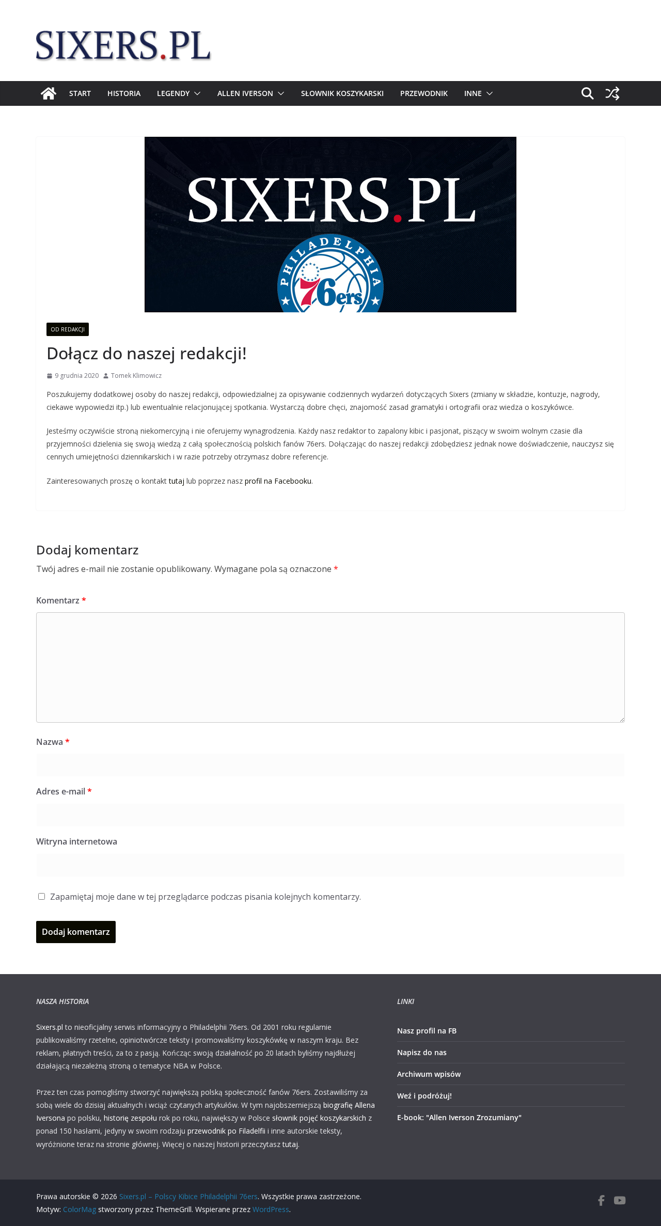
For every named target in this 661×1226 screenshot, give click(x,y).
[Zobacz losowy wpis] (612, 93)
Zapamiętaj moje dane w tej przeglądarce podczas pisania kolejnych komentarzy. (205, 896)
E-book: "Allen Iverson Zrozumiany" (459, 1117)
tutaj (176, 481)
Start (80, 93)
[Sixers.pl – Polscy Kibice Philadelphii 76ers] (48, 93)
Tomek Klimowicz (136, 375)
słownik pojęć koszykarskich (319, 1118)
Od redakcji (68, 329)
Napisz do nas (422, 1052)
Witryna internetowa (76, 841)
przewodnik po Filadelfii (226, 1131)
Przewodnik (424, 93)
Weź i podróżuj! (424, 1096)
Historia (123, 93)
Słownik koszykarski (342, 93)
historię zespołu (130, 1118)
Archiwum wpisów (429, 1074)
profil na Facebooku (278, 481)
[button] (195, 93)
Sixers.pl (49, 1027)
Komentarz (61, 600)
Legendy (173, 93)
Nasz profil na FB (427, 1031)
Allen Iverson (245, 93)
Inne (473, 93)
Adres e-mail (64, 791)
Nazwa (53, 741)
